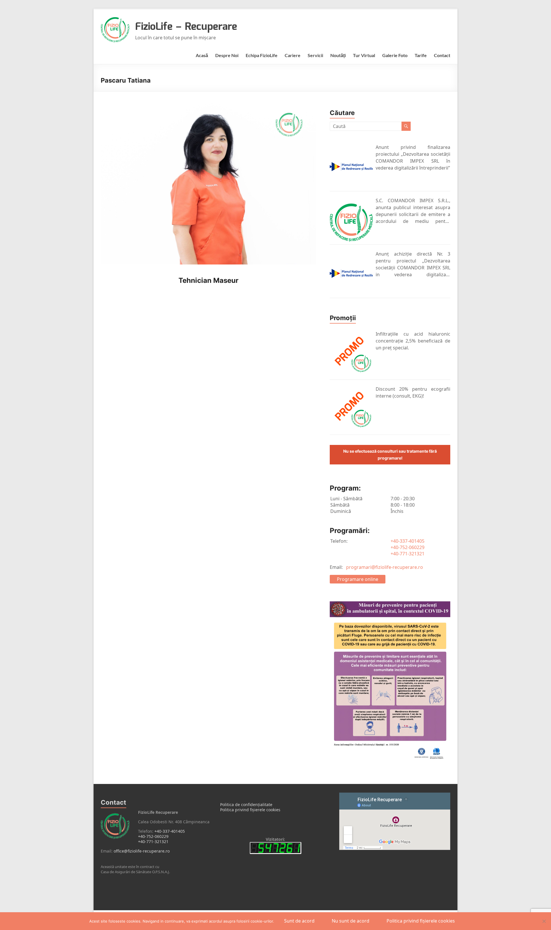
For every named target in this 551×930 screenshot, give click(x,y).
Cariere (292, 55)
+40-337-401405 (407, 541)
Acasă (202, 55)
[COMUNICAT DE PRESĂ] (351, 166)
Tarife (421, 55)
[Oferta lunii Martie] (351, 409)
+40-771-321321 (407, 553)
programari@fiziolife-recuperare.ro (384, 567)
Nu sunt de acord (350, 921)
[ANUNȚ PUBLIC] (351, 220)
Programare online (357, 579)
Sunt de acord (299, 921)
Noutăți (338, 55)
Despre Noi (226, 55)
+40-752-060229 (407, 547)
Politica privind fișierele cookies (250, 809)
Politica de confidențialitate (246, 804)
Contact (442, 55)
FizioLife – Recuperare (186, 27)
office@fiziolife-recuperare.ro (142, 851)
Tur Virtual (364, 55)
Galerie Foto (395, 55)
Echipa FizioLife (262, 55)
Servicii (315, 55)
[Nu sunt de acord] (544, 921)
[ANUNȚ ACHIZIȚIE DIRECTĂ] (351, 273)
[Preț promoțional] (351, 354)
